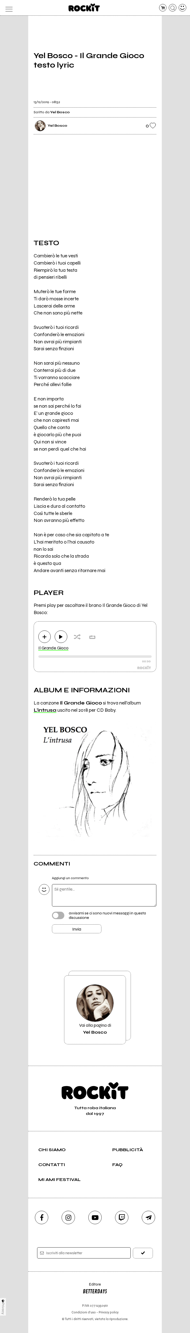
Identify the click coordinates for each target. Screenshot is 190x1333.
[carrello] (163, 8)
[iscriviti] (143, 1253)
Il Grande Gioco (53, 648)
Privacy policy (109, 1312)
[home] (84, 7)
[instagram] (68, 1217)
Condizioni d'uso (83, 1312)
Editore (92, 1286)
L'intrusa (45, 710)
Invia (76, 929)
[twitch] (121, 1217)
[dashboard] (182, 8)
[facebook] (41, 1217)
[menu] (7, 8)
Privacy (3, 1308)
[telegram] (148, 1217)
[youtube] (95, 1217)
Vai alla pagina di (95, 1028)
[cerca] (172, 8)
